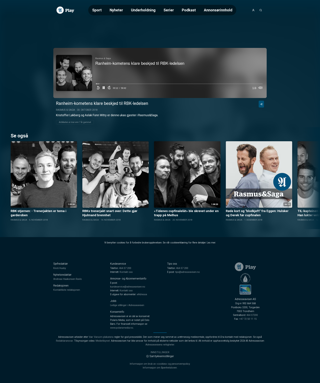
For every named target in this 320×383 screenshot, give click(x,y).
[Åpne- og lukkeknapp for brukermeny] (253, 10)
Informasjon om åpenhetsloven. (160, 367)
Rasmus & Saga (65, 110)
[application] (160, 73)
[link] (65, 10)
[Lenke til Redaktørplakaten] (245, 278)
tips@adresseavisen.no (187, 272)
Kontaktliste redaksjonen (66, 290)
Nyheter (116, 10)
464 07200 (252, 315)
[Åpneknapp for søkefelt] (260, 10)
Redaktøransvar (64, 340)
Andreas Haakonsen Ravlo (67, 279)
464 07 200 (125, 268)
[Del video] (261, 104)
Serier (169, 10)
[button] (104, 88)
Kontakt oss (126, 272)
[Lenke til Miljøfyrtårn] (245, 289)
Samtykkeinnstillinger (162, 356)
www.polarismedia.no (121, 327)
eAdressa (142, 294)
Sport (97, 10)
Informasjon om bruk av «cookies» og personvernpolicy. (160, 363)
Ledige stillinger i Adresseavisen (127, 305)
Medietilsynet (103, 340)
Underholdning (143, 10)
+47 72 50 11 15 (248, 319)
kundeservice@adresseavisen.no (127, 286)
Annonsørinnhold (218, 10)
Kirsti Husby (59, 268)
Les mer (211, 242)
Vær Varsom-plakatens (101, 337)
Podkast (189, 10)
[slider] (179, 84)
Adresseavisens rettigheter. (160, 344)
